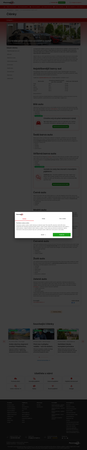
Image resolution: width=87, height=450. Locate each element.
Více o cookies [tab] (62, 218)
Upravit (42, 234)
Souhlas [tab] (24, 218)
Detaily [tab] (43, 218)
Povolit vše (61, 234)
